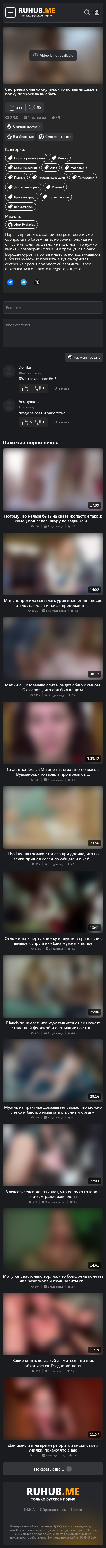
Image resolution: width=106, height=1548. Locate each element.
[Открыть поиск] (87, 12)
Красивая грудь (24, 197)
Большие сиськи (25, 167)
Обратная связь (53, 1509)
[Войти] (97, 12)
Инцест (63, 158)
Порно (76, 1509)
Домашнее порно (26, 187)
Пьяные (19, 177)
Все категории (23, 207)
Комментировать (86, 357)
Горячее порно (59, 197)
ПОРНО (84, 1537)
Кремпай (58, 187)
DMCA (29, 1509)
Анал (53, 167)
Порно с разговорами (29, 158)
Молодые (77, 167)
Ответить (61, 388)
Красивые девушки (51, 177)
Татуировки (86, 177)
